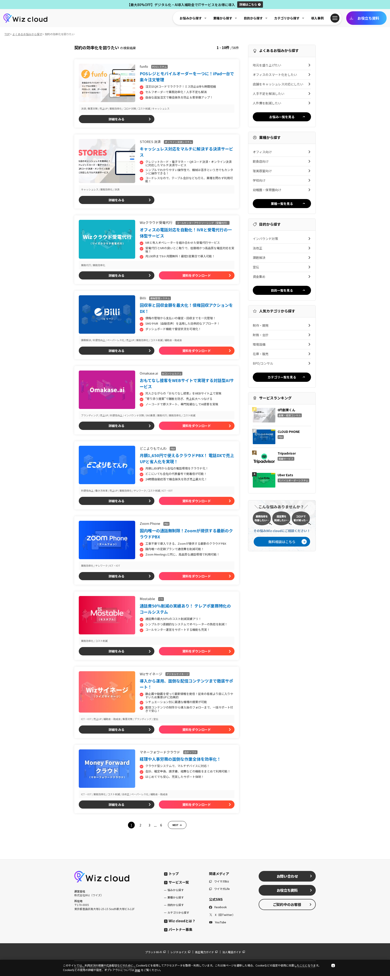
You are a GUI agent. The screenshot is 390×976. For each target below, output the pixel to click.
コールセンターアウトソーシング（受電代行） (202, 223)
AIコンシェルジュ (171, 373)
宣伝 (256, 267)
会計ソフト (190, 752)
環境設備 (259, 344)
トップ (174, 873)
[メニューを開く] (334, 18)
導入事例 (317, 18)
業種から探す (175, 897)
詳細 (248, 4)
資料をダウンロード (196, 275)
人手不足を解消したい (268, 93)
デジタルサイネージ (177, 674)
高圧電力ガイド (204, 952)
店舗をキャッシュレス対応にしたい (278, 84)
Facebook (220, 907)
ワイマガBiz (221, 881)
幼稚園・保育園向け (267, 190)
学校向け (259, 180)
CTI (161, 599)
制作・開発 (261, 325)
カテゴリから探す (178, 912)
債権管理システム (160, 298)
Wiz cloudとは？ (182, 920)
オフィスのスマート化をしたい (275, 74)
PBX (173, 448)
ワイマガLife (222, 889)
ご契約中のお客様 (287, 904)
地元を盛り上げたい (267, 65)
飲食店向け (261, 161)
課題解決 (259, 257)
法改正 (257, 248)
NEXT (175, 825)
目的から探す (175, 905)
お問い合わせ (287, 876)
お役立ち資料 (368, 18)
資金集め (259, 276)
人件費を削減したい (267, 103)
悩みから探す (175, 890)
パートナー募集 (180, 929)
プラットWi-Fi (153, 952)
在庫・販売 (261, 354)
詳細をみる (116, 119)
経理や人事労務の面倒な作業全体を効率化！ (180, 759)
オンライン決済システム (178, 142)
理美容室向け (262, 171)
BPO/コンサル (263, 363)
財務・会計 (261, 335)
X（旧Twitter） (225, 915)
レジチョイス (178, 952)
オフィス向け (262, 152)
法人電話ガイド (231, 952)
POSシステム (159, 66)
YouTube (220, 922)
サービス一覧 (179, 882)
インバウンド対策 (265, 238)
